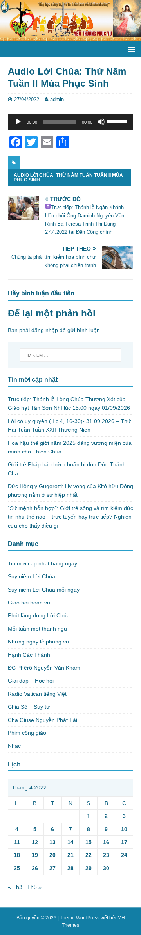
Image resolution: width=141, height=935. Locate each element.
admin (57, 99)
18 (17, 855)
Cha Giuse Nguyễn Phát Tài (42, 720)
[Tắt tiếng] (101, 122)
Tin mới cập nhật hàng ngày (42, 563)
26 (35, 868)
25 (17, 868)
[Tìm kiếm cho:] (70, 355)
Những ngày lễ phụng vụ (38, 641)
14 (70, 842)
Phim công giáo (27, 733)
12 (35, 842)
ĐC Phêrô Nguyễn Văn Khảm (44, 668)
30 (106, 868)
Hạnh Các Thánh (29, 655)
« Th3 (15, 887)
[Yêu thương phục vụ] (70, 37)
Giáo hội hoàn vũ (29, 602)
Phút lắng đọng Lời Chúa (39, 615)
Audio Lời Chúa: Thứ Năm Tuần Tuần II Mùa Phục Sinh (68, 177)
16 (106, 842)
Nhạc (14, 746)
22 (88, 855)
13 (52, 842)
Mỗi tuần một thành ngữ (37, 629)
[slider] (118, 121)
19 (35, 855)
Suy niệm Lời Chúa (31, 576)
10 (124, 829)
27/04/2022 (26, 99)
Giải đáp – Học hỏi (31, 680)
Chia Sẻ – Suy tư (29, 707)
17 (124, 842)
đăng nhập (44, 330)
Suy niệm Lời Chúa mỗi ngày (44, 590)
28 (70, 868)
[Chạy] (18, 122)
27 (52, 868)
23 (106, 855)
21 (70, 855)
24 (124, 855)
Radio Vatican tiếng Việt (37, 694)
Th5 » (34, 887)
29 (88, 868)
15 (88, 842)
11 (17, 842)
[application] (70, 122)
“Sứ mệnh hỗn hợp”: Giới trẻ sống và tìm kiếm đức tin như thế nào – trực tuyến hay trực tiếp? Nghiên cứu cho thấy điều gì (70, 517)
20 (52, 855)
